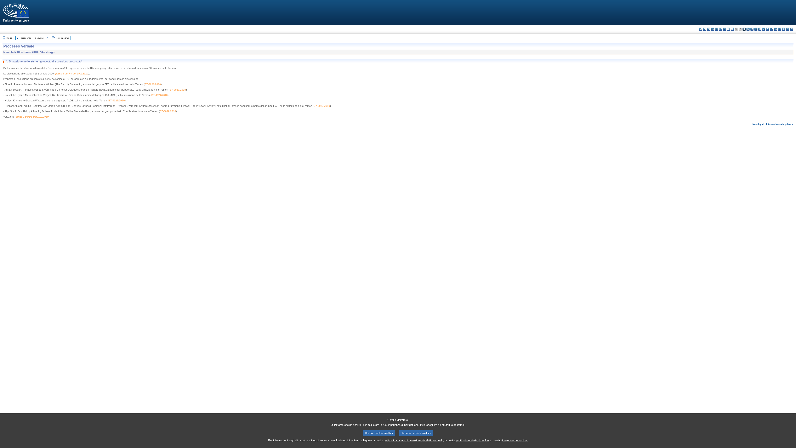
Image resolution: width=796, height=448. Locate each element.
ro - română (775, 29)
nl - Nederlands (763, 29)
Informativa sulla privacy (779, 124)
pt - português (771, 29)
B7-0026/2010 (116, 100)
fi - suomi (787, 29)
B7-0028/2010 (168, 111)
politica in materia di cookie (472, 440)
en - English (728, 29)
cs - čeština (708, 29)
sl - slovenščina (783, 29)
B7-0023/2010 (178, 89)
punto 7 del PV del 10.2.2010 (32, 116)
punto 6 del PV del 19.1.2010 (71, 73)
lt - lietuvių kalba (752, 29)
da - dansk (712, 29)
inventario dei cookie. (515, 440)
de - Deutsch (716, 29)
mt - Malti (759, 29)
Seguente (40, 38)
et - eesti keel (720, 29)
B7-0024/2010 (159, 95)
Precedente (25, 38)
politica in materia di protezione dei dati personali (413, 440)
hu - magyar (755, 29)
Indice (9, 38)
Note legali (758, 124)
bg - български (700, 29)
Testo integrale (62, 38)
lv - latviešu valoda (748, 29)
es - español (704, 29)
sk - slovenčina (779, 29)
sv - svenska (791, 29)
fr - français (732, 29)
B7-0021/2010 (152, 84)
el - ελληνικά (724, 29)
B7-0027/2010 (322, 106)
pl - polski (767, 29)
